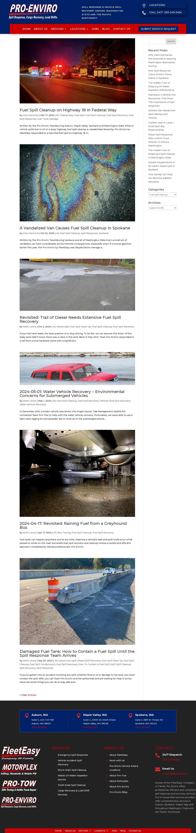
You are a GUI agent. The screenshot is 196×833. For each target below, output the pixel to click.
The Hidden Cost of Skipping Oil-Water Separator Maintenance (161, 86)
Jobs (95, 28)
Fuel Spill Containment (42, 664)
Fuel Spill (79, 115)
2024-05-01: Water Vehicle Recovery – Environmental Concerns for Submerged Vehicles (72, 393)
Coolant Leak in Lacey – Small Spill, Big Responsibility (161, 126)
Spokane (104, 233)
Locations (78, 28)
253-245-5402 (39, 727)
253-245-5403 (142, 727)
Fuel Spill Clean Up (80, 326)
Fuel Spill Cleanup (96, 115)
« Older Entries (28, 695)
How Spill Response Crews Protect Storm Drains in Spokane (160, 74)
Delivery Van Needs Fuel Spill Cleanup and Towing (161, 114)
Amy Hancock (30, 115)
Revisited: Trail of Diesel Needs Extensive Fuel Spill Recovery (70, 319)
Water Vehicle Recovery (33, 404)
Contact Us (121, 28)
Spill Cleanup (123, 664)
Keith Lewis (29, 326)
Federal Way (66, 115)
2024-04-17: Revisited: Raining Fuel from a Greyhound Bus (73, 525)
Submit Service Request (158, 29)
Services (57, 28)
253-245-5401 (90, 727)
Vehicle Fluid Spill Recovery (115, 400)
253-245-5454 (170, 759)
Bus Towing (64, 532)
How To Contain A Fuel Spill (94, 664)
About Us (41, 28)
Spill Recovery (27, 668)
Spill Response (89, 233)
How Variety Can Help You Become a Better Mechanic (160, 178)
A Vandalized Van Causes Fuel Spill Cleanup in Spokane (75, 228)
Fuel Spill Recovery (117, 115)
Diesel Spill (63, 326)
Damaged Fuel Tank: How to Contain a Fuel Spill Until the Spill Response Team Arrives (77, 653)
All (57, 115)
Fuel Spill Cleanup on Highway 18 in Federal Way (68, 110)
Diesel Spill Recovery (89, 660)
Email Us (168, 768)
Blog (106, 28)
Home (26, 28)
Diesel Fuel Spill (67, 660)
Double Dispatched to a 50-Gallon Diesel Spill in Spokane (161, 166)
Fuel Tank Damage (47, 119)
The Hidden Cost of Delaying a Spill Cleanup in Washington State (161, 154)
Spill (112, 664)
